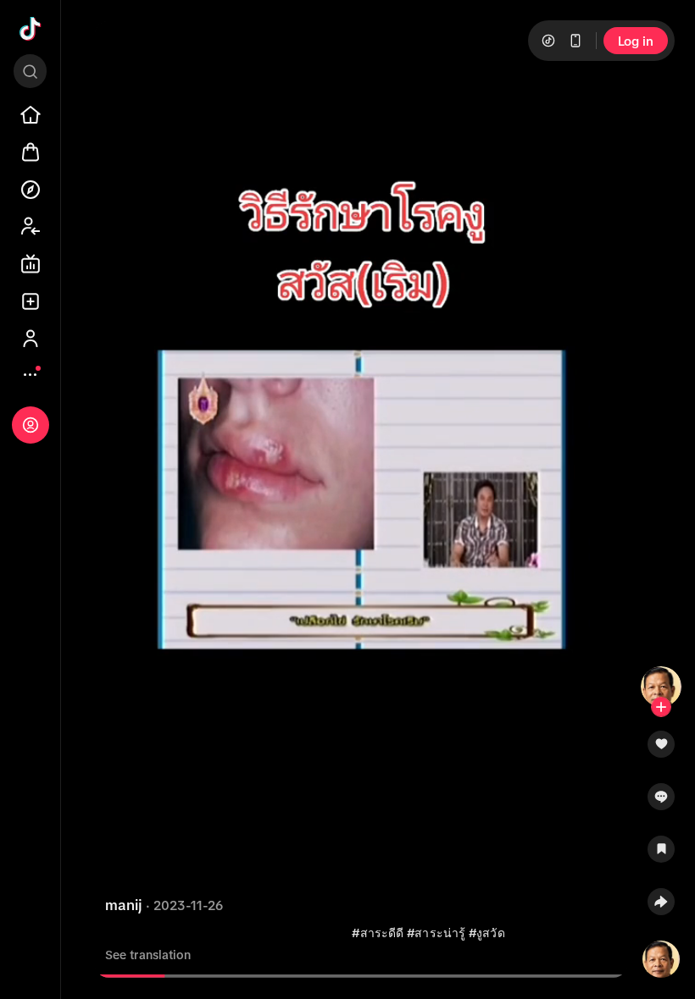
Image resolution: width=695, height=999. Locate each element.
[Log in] (30, 425)
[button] (661, 750)
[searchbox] (30, 71)
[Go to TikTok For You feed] (30, 29)
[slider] (130, 976)
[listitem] (30, 115)
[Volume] (122, 48)
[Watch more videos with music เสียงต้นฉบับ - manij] (661, 956)
